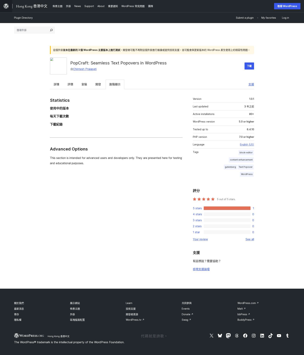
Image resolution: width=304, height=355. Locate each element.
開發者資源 (132, 314)
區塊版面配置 (77, 319)
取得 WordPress (287, 6)
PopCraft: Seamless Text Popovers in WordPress (118, 62)
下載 (249, 65)
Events (186, 308)
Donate (187, 314)
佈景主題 (75, 308)
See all (250, 239)
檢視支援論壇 (201, 269)
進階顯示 (115, 84)
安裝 (84, 84)
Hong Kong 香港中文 (58, 336)
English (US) (247, 144)
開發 (98, 84)
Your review (200, 239)
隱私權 (17, 319)
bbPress (244, 314)
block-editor (246, 152)
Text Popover (246, 167)
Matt (242, 308)
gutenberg (230, 167)
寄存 (16, 314)
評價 (70, 84)
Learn (129, 302)
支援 (251, 84)
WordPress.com (248, 302)
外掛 (72, 314)
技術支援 (131, 308)
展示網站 (75, 302)
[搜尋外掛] (51, 30)
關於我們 (19, 302)
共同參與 (187, 302)
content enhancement (241, 159)
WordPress (247, 174)
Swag (186, 319)
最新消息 (19, 308)
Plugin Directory (23, 17)
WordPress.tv (135, 319)
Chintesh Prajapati (85, 69)
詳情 (56, 84)
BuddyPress (246, 319)
